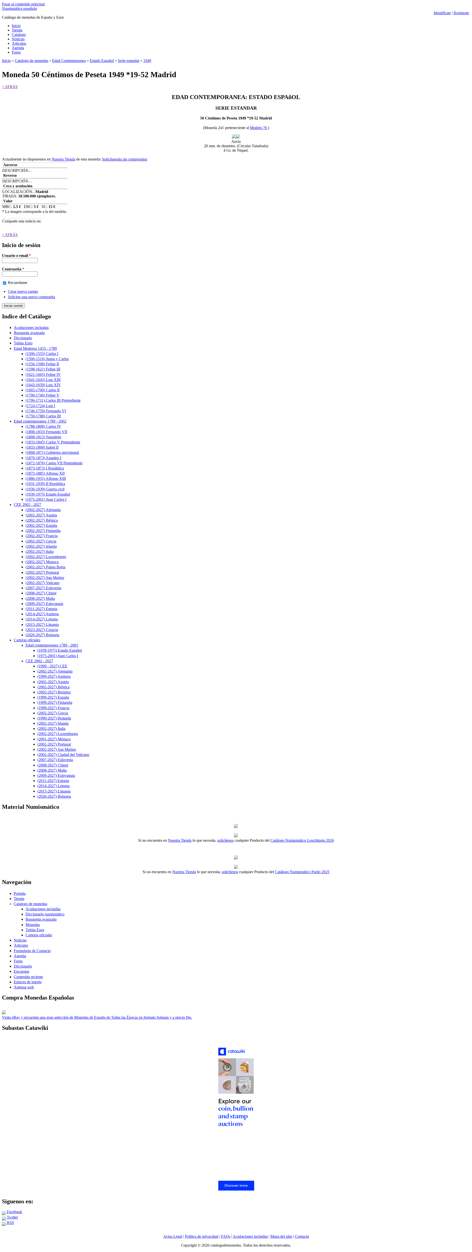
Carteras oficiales (27, 640)
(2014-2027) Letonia (42, 619)
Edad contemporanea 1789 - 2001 (52, 645)
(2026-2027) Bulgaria (42, 635)
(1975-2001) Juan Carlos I (46, 499)
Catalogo (19, 34)
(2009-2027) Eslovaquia (44, 604)
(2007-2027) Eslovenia (43, 588)
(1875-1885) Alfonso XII (45, 473)
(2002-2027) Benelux (54, 692)
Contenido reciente (28, 977)
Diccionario (23, 338)
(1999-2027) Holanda (54, 718)
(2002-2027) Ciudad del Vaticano (63, 754)
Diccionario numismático (45, 914)
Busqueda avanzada (29, 333)
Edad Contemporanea (69, 61)
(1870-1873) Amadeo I (43, 458)
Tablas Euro (23, 343)
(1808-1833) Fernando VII (46, 432)
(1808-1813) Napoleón (43, 437)
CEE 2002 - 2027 (27, 504)
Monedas (33, 925)
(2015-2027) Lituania (42, 624)
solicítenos (225, 840)
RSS (10, 1223)
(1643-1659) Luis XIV (43, 385)
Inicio (16, 26)
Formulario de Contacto (32, 951)
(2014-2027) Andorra (42, 614)
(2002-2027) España (41, 525)
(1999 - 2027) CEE (52, 666)
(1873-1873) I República (45, 468)
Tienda (17, 30)
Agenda (18, 48)
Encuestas (21, 971)
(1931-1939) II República (45, 484)
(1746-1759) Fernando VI (46, 411)
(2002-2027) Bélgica (42, 520)
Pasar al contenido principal (23, 4)
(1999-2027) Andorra (54, 676)
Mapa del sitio (281, 1236)
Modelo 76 (259, 128)
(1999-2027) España (53, 697)
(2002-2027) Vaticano (42, 583)
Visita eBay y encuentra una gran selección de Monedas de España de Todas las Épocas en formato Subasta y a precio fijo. (97, 1017)
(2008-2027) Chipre (41, 593)
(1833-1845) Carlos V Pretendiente (53, 442)
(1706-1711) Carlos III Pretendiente (53, 400)
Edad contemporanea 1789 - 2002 (40, 421)
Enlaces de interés (28, 982)
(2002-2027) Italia (40, 551)
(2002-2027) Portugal (42, 572)
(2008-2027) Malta (40, 598)
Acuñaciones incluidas (31, 327)
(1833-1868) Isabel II (42, 447)
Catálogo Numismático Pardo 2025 (302, 872)
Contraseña (13, 269)
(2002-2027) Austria (41, 515)
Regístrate (461, 13)
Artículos (19, 43)
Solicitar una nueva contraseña (31, 297)
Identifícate (442, 13)
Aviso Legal (172, 1236)
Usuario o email (16, 255)
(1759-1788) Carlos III (43, 416)
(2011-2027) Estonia (41, 609)
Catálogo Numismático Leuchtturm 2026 (302, 840)
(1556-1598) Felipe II (42, 364)
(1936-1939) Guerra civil (45, 489)
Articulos (21, 945)
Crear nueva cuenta (23, 291)
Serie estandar (128, 61)
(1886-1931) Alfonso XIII (46, 478)
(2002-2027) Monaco (42, 562)
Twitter (12, 1217)
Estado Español (102, 61)
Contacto (302, 1236)
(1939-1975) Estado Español (48, 494)
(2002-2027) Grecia (41, 541)
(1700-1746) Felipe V (42, 395)
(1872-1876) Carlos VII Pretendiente (54, 463)
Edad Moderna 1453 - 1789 (35, 348)
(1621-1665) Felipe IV (43, 374)
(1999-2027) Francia (53, 708)
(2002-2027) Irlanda (41, 546)
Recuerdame (17, 282)
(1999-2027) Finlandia (54, 702)
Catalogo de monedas (31, 61)
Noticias (18, 39)
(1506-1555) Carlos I (42, 354)
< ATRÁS (10, 87)
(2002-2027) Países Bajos (45, 567)
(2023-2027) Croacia (42, 630)
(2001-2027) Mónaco (54, 739)
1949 (147, 61)
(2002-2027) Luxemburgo (46, 557)
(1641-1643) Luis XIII (43, 380)
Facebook (14, 1212)
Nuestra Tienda (63, 159)
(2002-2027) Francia (42, 536)
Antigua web (24, 987)
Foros (16, 52)
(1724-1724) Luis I (40, 406)
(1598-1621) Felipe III (43, 369)
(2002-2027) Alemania (43, 510)
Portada (20, 893)
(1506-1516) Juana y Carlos (47, 359)
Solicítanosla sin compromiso (124, 159)
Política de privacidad (201, 1236)
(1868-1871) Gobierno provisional (52, 452)
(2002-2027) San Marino (45, 577)
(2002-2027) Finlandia (43, 531)
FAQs (225, 1236)
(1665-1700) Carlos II (42, 390)
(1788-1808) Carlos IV (43, 426)
